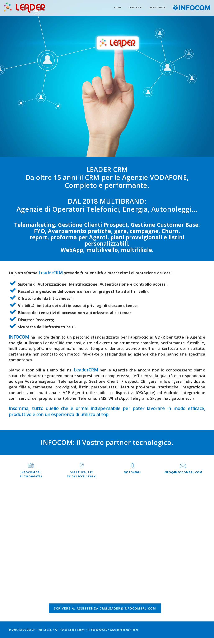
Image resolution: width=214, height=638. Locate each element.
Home (117, 7)
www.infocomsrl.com (124, 629)
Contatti (135, 7)
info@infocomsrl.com (183, 472)
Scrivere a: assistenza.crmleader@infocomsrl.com (105, 608)
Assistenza (157, 7)
